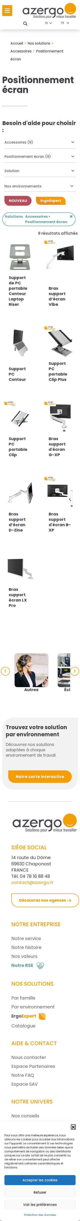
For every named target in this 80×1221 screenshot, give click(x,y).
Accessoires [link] (21, 51)
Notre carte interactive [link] (40, 776)
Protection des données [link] (40, 1215)
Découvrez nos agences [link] (43, 900)
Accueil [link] (16, 43)
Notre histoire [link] (26, 947)
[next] (74, 671)
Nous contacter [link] (28, 1057)
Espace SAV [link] (24, 1084)
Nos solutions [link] (39, 43)
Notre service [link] (26, 938)
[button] (73, 1127)
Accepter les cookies (40, 1180)
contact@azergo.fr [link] (32, 882)
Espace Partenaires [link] (33, 1066)
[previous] (5, 671)
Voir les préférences (40, 1204)
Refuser (40, 1192)
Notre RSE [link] (22, 965)
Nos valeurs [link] (24, 956)
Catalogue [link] (23, 1026)
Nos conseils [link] (25, 1116)
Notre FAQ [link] (22, 1075)
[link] (7, 10)
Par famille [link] (23, 998)
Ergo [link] (23, 1016)
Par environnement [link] (33, 1007)
